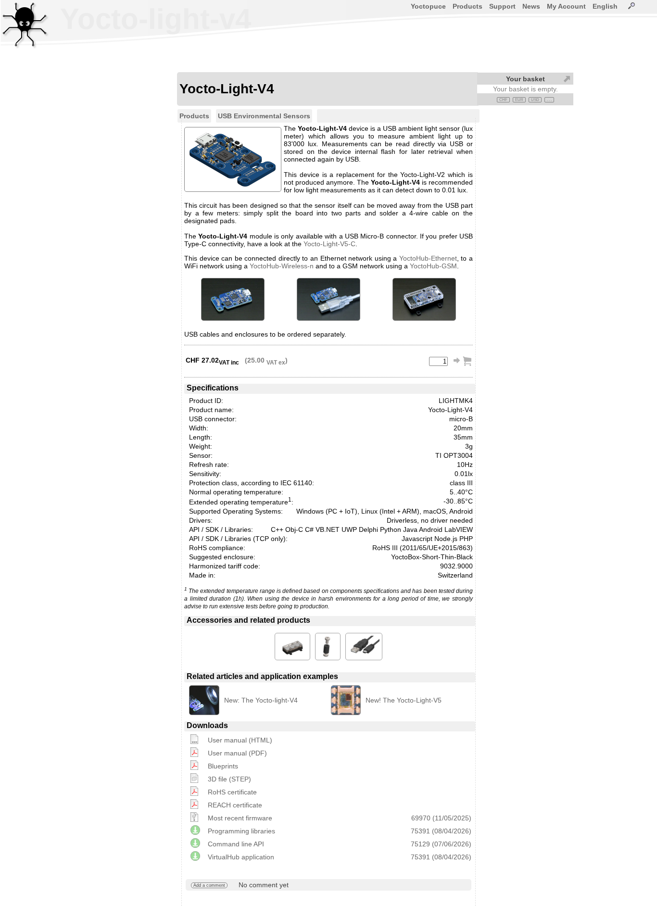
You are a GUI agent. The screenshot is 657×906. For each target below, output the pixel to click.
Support (502, 6)
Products (467, 6)
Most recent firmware (240, 818)
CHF (503, 100)
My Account (566, 6)
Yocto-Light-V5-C (329, 244)
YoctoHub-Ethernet (428, 258)
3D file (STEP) (229, 779)
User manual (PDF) (237, 753)
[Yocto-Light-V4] (233, 299)
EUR (519, 100)
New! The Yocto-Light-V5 (404, 700)
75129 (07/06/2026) (441, 844)
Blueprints (223, 766)
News (531, 6)
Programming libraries (241, 831)
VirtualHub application (241, 857)
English (605, 6)
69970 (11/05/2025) (441, 818)
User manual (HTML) (240, 740)
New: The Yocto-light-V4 (261, 700)
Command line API (236, 844)
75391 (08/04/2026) (441, 831)
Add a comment (209, 885)
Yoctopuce (428, 6)
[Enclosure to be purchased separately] (424, 299)
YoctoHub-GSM (433, 266)
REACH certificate (235, 805)
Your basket (525, 79)
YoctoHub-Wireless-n (282, 266)
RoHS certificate (232, 792)
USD (535, 100)
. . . (549, 100)
